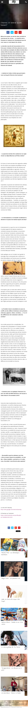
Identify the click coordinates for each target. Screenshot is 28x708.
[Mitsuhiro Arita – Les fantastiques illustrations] (14, 547)
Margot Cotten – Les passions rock (10, 578)
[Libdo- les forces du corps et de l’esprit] (14, 594)
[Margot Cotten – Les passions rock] (14, 571)
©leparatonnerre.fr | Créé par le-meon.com (11, 707)
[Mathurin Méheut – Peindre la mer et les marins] (14, 617)
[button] (26, 2)
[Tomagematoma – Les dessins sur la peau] (14, 663)
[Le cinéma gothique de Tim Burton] (14, 640)
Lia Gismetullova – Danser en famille (11, 693)
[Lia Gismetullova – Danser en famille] (14, 686)
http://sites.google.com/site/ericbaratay (11, 509)
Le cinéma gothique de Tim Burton (10, 647)
